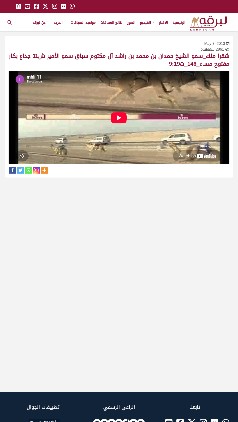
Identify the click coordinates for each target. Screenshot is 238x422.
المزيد (59, 22)
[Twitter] (20, 170)
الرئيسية (178, 22)
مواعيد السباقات (83, 22)
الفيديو (146, 22)
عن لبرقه (40, 22)
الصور (131, 22)
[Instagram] (36, 170)
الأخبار (163, 22)
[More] (44, 170)
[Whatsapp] (28, 170)
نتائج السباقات (111, 22)
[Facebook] (12, 170)
